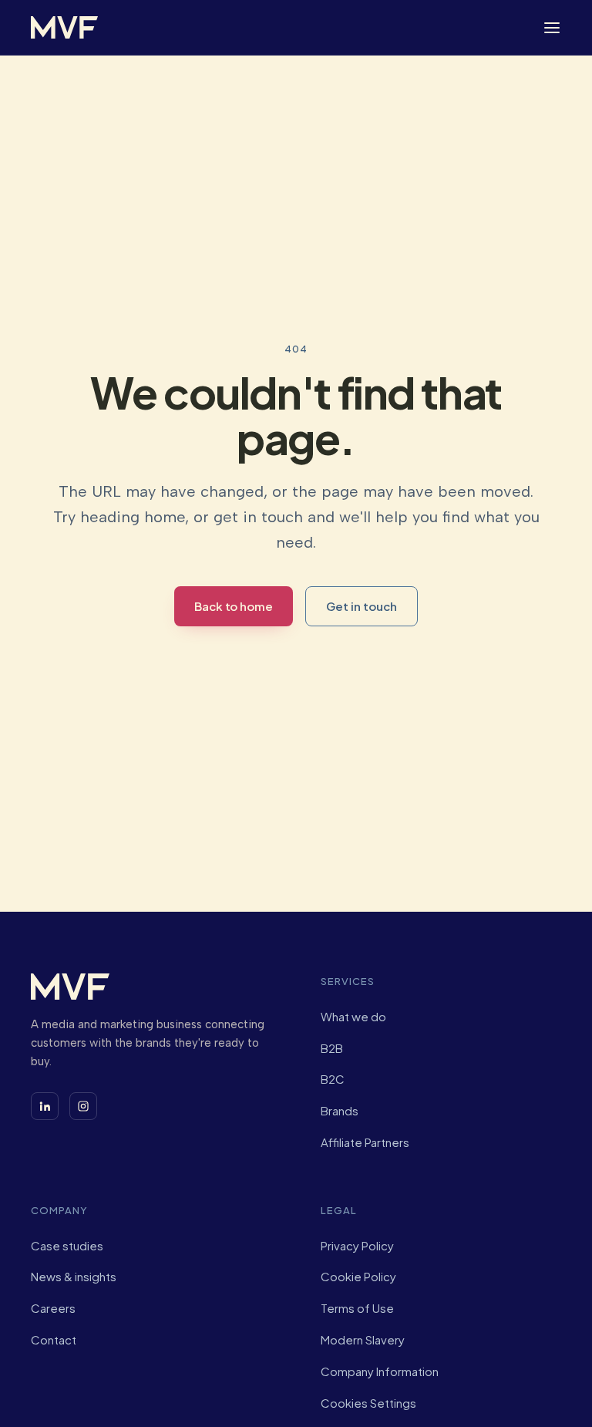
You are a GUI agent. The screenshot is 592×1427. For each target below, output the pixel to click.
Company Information (380, 1371)
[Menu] (551, 27)
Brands (339, 1110)
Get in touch (361, 606)
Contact (53, 1339)
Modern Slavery (363, 1339)
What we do (353, 1016)
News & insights (73, 1276)
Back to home (233, 606)
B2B (332, 1048)
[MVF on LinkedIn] (45, 1106)
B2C (333, 1078)
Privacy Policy (357, 1245)
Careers (53, 1307)
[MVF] (64, 27)
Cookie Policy (358, 1276)
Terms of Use (357, 1307)
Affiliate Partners (365, 1142)
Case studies (67, 1245)
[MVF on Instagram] (83, 1106)
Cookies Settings (368, 1402)
